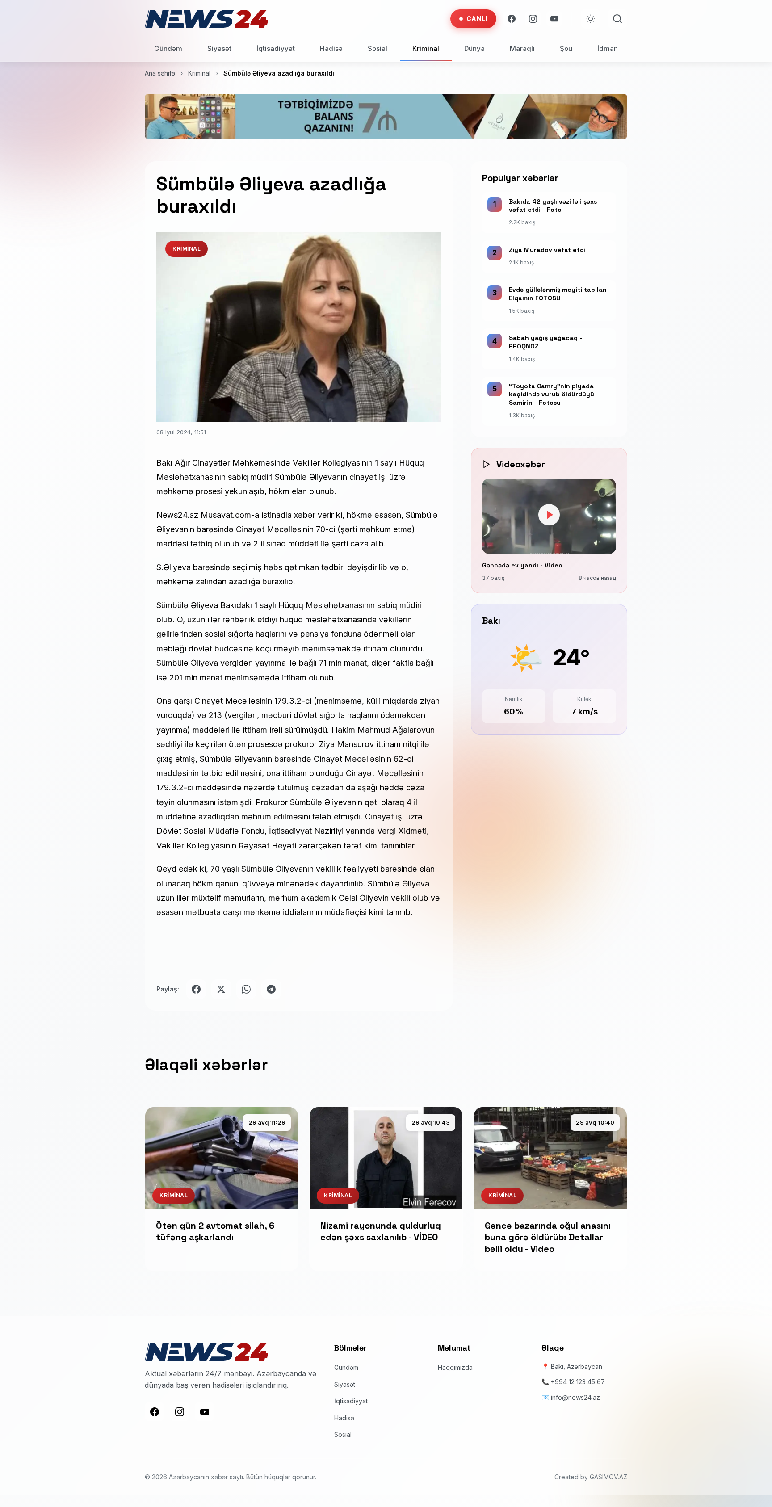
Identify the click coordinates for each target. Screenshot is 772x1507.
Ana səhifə (160, 73)
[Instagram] (533, 19)
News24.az (177, 515)
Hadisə (331, 48)
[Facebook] (511, 19)
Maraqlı (522, 48)
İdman (607, 48)
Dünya (474, 48)
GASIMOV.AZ (608, 1477)
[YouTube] (554, 19)
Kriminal (425, 48)
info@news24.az (575, 1397)
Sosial (377, 48)
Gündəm (168, 48)
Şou (566, 48)
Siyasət (219, 48)
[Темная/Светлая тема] (590, 19)
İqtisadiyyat (275, 48)
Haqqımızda (455, 1367)
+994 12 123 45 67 (578, 1381)
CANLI (477, 18)
